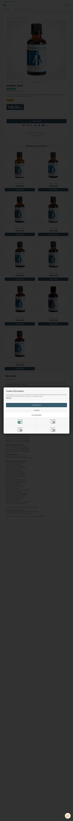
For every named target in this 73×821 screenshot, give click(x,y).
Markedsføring (53, 419)
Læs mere (8, 398)
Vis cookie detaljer (37, 415)
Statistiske (53, 427)
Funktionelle (20, 427)
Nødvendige (20, 419)
